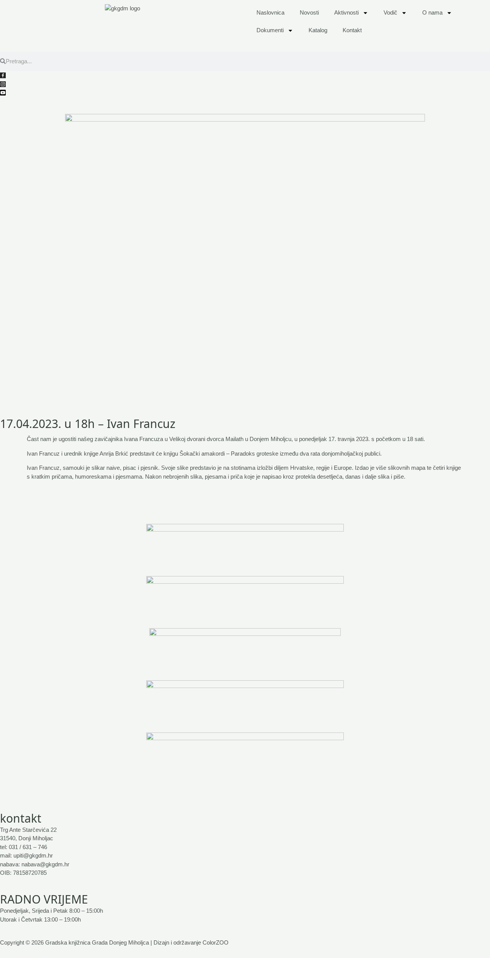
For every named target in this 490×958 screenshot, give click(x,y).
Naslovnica (270, 12)
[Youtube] (245, 92)
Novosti (309, 12)
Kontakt (352, 30)
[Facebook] (245, 75)
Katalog (318, 30)
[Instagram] (245, 83)
